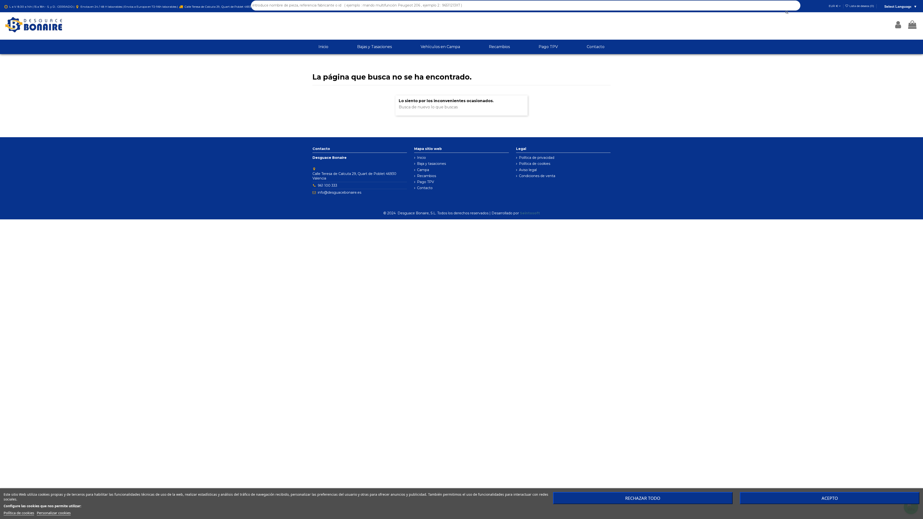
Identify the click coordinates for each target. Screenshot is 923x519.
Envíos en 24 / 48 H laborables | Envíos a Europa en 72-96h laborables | (129, 6)
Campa (423, 170)
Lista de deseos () (862, 6)
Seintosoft (530, 213)
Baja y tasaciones (431, 163)
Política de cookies (534, 163)
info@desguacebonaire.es (339, 192)
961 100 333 (327, 185)
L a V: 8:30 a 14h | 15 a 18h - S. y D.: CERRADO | (42, 6)
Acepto (830, 498)
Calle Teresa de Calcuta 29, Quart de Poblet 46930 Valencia (224, 6)
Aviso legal (528, 170)
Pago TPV (425, 182)
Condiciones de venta (537, 176)
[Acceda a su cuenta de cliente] (898, 24)
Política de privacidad (536, 157)
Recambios (426, 176)
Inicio (421, 157)
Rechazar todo (642, 498)
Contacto (425, 188)
